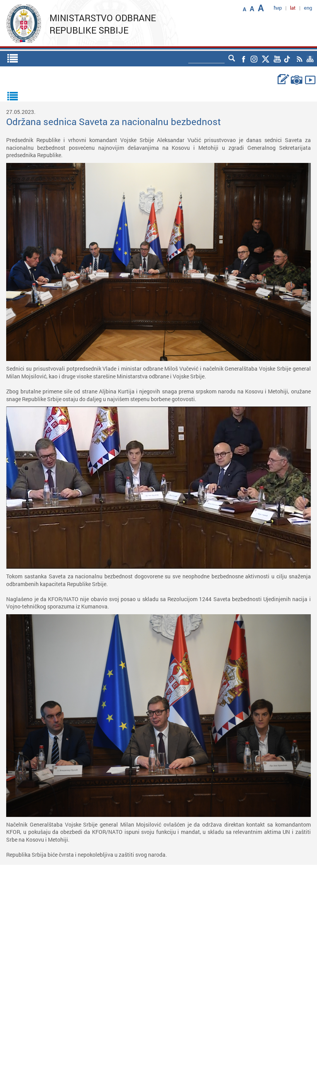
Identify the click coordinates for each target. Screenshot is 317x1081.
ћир (278, 7)
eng (308, 7)
